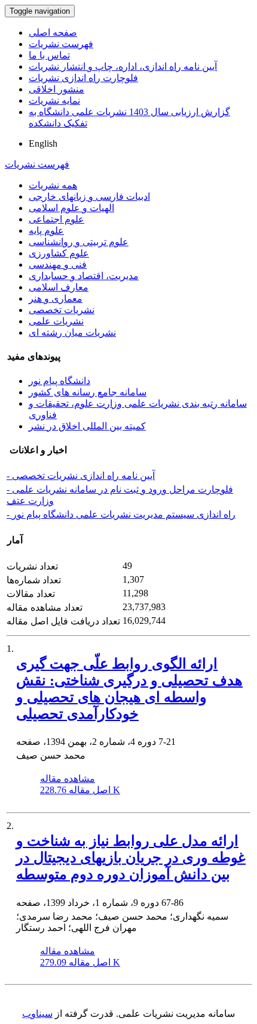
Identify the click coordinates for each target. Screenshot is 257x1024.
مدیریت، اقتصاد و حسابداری (84, 276)
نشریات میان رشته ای (72, 332)
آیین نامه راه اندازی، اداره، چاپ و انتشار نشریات (123, 66)
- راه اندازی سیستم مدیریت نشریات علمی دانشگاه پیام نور (121, 514)
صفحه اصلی (53, 32)
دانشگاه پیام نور (59, 381)
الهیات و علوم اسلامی (71, 208)
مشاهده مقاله (67, 779)
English (43, 143)
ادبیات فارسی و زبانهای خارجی (89, 196)
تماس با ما (49, 55)
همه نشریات (53, 185)
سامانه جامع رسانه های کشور (87, 392)
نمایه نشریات (54, 100)
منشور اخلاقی (56, 89)
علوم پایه (46, 230)
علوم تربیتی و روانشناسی (78, 242)
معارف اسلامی (58, 287)
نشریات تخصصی (61, 310)
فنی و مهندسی (58, 264)
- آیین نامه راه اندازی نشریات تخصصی (81, 476)
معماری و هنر (55, 298)
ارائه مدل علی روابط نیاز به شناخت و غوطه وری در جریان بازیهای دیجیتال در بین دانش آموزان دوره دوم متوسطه (131, 857)
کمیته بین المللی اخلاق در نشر (87, 426)
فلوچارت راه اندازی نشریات (83, 78)
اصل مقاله (80, 790)
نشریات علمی (56, 321)
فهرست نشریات (61, 44)
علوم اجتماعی (56, 219)
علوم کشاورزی (59, 253)
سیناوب (37, 1013)
